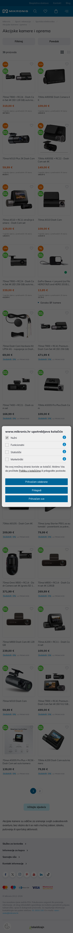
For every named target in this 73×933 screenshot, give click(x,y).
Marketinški (17, 459)
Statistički (16, 452)
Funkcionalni (17, 445)
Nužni (14, 437)
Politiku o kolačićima (30, 470)
